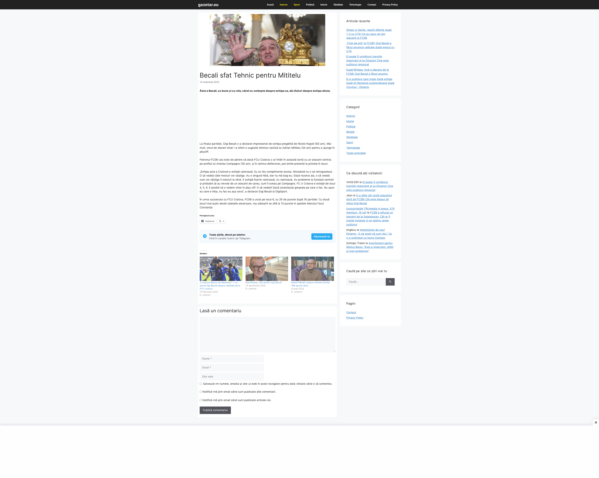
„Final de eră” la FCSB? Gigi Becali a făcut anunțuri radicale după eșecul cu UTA (370, 47)
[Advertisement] (267, 119)
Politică (310, 4)
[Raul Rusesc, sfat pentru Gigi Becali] (267, 269)
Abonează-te (322, 236)
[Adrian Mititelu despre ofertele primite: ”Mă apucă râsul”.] (312, 269)
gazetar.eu (208, 4)
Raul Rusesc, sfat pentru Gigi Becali (264, 282)
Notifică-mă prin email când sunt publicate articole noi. (236, 400)
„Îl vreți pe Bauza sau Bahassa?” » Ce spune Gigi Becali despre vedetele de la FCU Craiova (220, 285)
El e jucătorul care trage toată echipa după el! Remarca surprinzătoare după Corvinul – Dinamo (370, 83)
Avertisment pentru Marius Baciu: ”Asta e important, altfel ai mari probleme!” (369, 247)
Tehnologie (355, 4)
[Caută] (390, 282)
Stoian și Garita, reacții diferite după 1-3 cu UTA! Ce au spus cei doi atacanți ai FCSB (369, 33)
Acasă (270, 4)
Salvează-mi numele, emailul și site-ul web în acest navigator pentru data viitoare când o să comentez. (267, 383)
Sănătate (338, 4)
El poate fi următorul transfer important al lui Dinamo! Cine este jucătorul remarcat (367, 60)
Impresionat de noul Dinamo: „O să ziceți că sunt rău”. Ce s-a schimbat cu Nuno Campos (369, 233)
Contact (372, 4)
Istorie (323, 4)
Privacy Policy (390, 4)
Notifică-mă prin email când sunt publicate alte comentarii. (239, 391)
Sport (297, 4)
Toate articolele (356, 153)
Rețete (350, 131)
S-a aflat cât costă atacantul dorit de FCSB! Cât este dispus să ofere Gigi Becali (369, 199)
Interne (283, 4)
